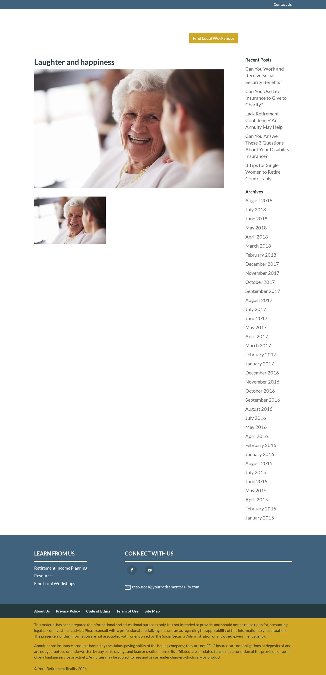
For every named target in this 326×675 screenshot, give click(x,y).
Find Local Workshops (214, 38)
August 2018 (259, 200)
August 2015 (259, 463)
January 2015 (259, 517)
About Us (42, 611)
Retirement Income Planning (119, 38)
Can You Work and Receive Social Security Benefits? (264, 75)
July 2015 (255, 472)
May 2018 (256, 227)
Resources (169, 38)
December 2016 (262, 372)
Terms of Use (127, 611)
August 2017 (259, 300)
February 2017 (260, 354)
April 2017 (256, 336)
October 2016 (260, 391)
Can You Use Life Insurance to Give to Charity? (266, 97)
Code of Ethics (98, 611)
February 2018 (260, 255)
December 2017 (262, 264)
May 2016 (256, 427)
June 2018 (256, 218)
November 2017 (262, 273)
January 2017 (259, 363)
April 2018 (256, 236)
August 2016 (259, 409)
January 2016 (259, 454)
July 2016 (255, 418)
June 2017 (256, 318)
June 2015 (256, 481)
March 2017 (258, 345)
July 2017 (255, 309)
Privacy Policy (68, 611)
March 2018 (258, 246)
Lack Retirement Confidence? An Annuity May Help (264, 120)
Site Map (152, 611)
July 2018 (255, 209)
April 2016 (256, 436)
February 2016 (260, 445)
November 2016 (262, 381)
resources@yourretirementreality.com (165, 587)
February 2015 (260, 508)
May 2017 (256, 327)
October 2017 (260, 282)
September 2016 (262, 400)
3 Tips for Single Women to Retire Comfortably (262, 171)
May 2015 (256, 490)
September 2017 (262, 291)
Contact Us (283, 4)
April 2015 (256, 499)
